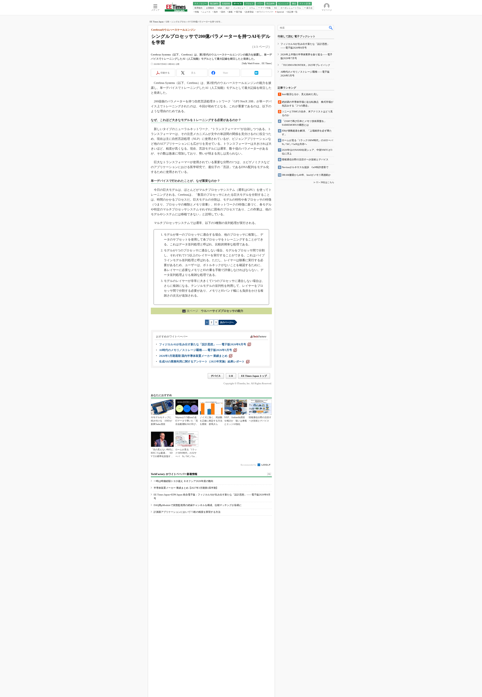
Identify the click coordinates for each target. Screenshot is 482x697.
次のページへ (227, 322)
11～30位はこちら (325, 182)
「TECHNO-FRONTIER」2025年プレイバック (305, 65)
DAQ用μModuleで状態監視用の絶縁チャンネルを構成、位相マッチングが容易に (198, 505)
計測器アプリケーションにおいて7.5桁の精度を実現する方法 (187, 512)
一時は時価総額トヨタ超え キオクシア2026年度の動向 (183, 481)
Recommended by (249, 465)
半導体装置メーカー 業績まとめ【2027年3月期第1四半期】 (186, 487)
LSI (167, 22)
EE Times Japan (157, 22)
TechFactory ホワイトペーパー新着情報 (174, 474)
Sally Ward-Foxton (251, 63)
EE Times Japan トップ (254, 375)
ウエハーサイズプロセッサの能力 (213, 310)
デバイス (216, 375)
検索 (331, 27)
